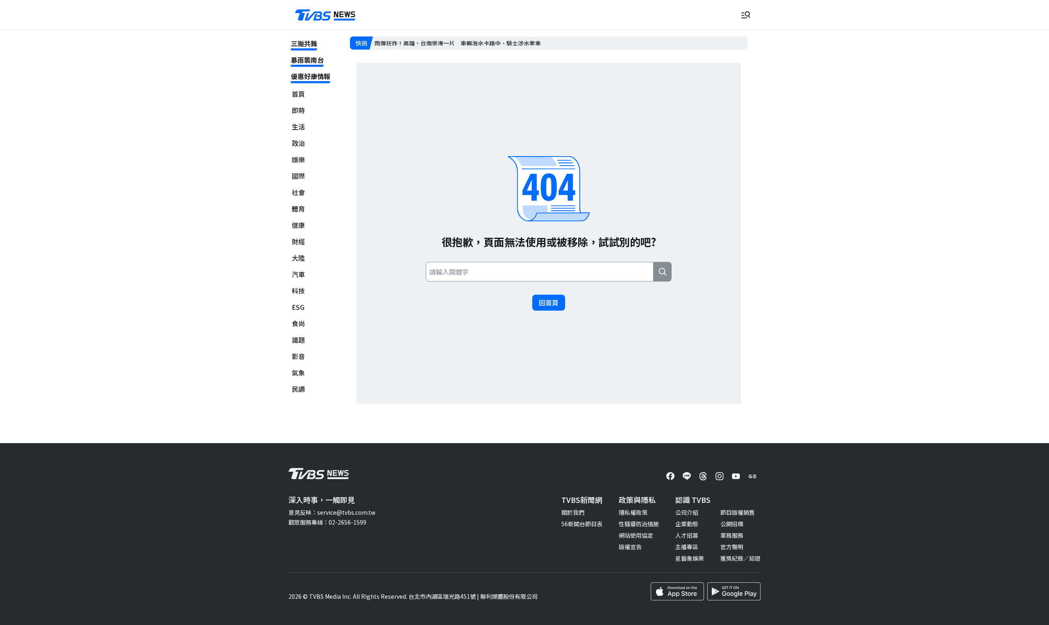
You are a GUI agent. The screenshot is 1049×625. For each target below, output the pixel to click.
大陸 (298, 258)
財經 (298, 241)
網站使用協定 (636, 535)
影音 (298, 356)
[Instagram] (719, 476)
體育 (298, 209)
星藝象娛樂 (689, 558)
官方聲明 (731, 547)
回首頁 (549, 302)
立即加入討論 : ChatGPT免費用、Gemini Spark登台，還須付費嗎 (459, 43)
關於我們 (572, 512)
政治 (298, 143)
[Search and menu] (746, 15)
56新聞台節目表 (581, 524)
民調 (298, 389)
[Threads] (703, 476)
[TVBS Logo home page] (325, 15)
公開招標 (731, 524)
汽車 (298, 274)
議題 (298, 340)
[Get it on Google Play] (734, 591)
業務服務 (731, 535)
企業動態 (686, 524)
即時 (298, 110)
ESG (298, 307)
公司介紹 (686, 512)
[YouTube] (736, 476)
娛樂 (298, 159)
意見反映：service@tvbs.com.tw (331, 512)
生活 (298, 127)
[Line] (687, 476)
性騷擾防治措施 (639, 524)
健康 (298, 225)
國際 (298, 176)
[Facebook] (670, 476)
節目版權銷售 (737, 512)
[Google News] (752, 476)
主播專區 (686, 547)
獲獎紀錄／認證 (740, 558)
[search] (663, 272)
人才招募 (686, 535)
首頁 (298, 94)
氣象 (298, 372)
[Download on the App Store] (677, 591)
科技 (298, 290)
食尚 (298, 323)
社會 (298, 192)
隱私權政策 (633, 512)
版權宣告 (630, 547)
